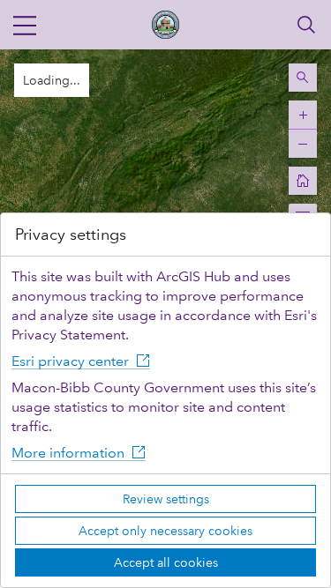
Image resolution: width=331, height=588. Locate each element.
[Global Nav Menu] (25, 25)
